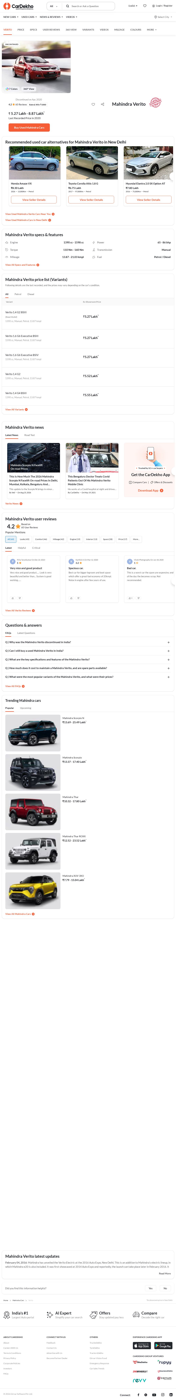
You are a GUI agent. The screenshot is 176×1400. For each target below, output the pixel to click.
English (132, 5)
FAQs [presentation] (8, 632)
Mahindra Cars (23, 913)
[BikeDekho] (140, 1362)
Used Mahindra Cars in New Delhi (29, 219)
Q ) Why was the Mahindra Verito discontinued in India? (38, 642)
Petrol (18, 294)
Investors (7, 1368)
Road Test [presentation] (29, 435)
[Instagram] (162, 1395)
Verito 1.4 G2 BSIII (16, 312)
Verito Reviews (23, 610)
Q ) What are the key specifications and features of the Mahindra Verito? (47, 659)
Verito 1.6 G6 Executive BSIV (21, 354)
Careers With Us (10, 1348)
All (6, 294)
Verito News (12, 503)
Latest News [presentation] (11, 435)
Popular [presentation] (9, 707)
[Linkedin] (171, 1395)
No (165, 1288)
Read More (165, 1273)
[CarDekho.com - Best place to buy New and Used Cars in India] (18, 6)
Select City (163, 16)
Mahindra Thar (71, 797)
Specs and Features (25, 264)
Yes (151, 1288)
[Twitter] (145, 1395)
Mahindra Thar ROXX (74, 836)
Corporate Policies (11, 1363)
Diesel (31, 294)
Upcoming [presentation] (25, 707)
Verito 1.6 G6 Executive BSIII (21, 335)
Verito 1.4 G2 (12, 374)
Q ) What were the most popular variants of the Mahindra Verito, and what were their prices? (59, 676)
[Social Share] (102, 104)
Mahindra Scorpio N (73, 718)
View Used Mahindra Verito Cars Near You (28, 213)
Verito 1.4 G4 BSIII (16, 393)
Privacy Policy (9, 1358)
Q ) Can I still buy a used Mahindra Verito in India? (34, 650)
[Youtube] (154, 1395)
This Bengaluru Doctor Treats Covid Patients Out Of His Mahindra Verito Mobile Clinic (89, 480)
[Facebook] (138, 1395)
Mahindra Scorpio (72, 757)
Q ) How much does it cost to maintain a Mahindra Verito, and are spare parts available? (56, 668)
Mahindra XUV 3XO (73, 875)
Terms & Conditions (12, 1353)
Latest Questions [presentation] (26, 632)
